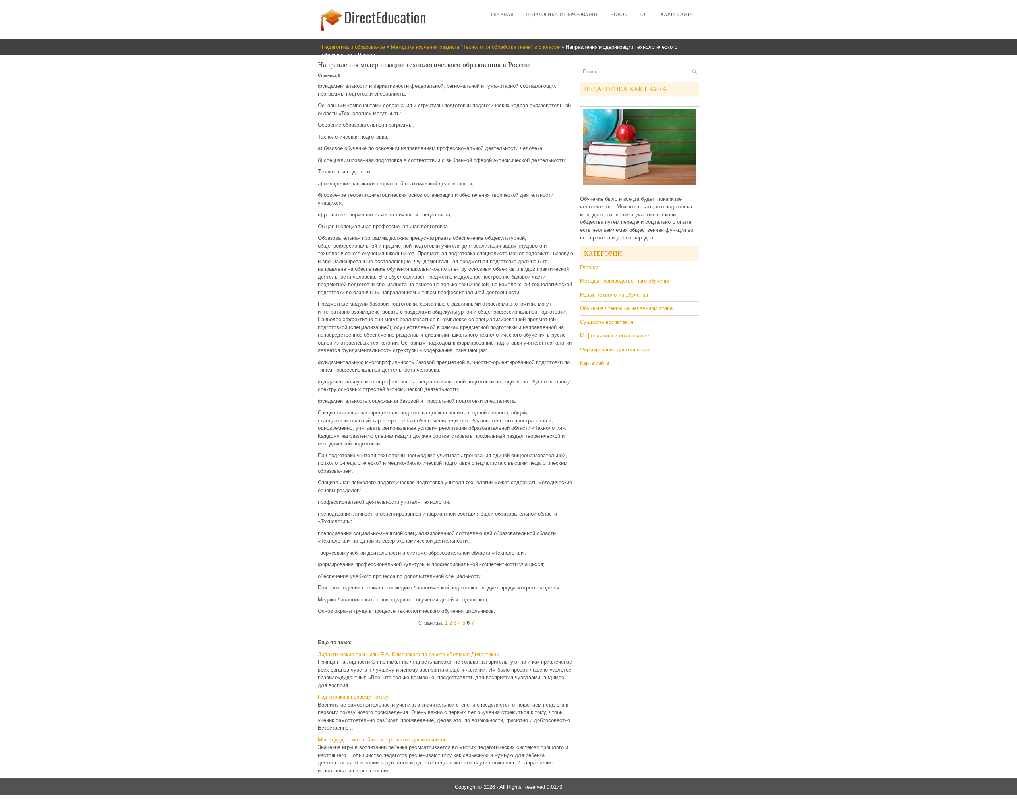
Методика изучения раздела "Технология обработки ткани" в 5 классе (475, 47)
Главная (502, 14)
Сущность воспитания (606, 322)
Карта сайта (677, 14)
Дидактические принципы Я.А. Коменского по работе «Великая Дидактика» (408, 654)
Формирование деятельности (615, 349)
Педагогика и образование (562, 14)
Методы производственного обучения (625, 281)
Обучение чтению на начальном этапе (626, 308)
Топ (644, 14)
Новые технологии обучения (614, 295)
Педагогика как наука (625, 89)
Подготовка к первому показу (353, 697)
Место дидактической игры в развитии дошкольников (382, 740)
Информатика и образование (614, 336)
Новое (618, 14)
